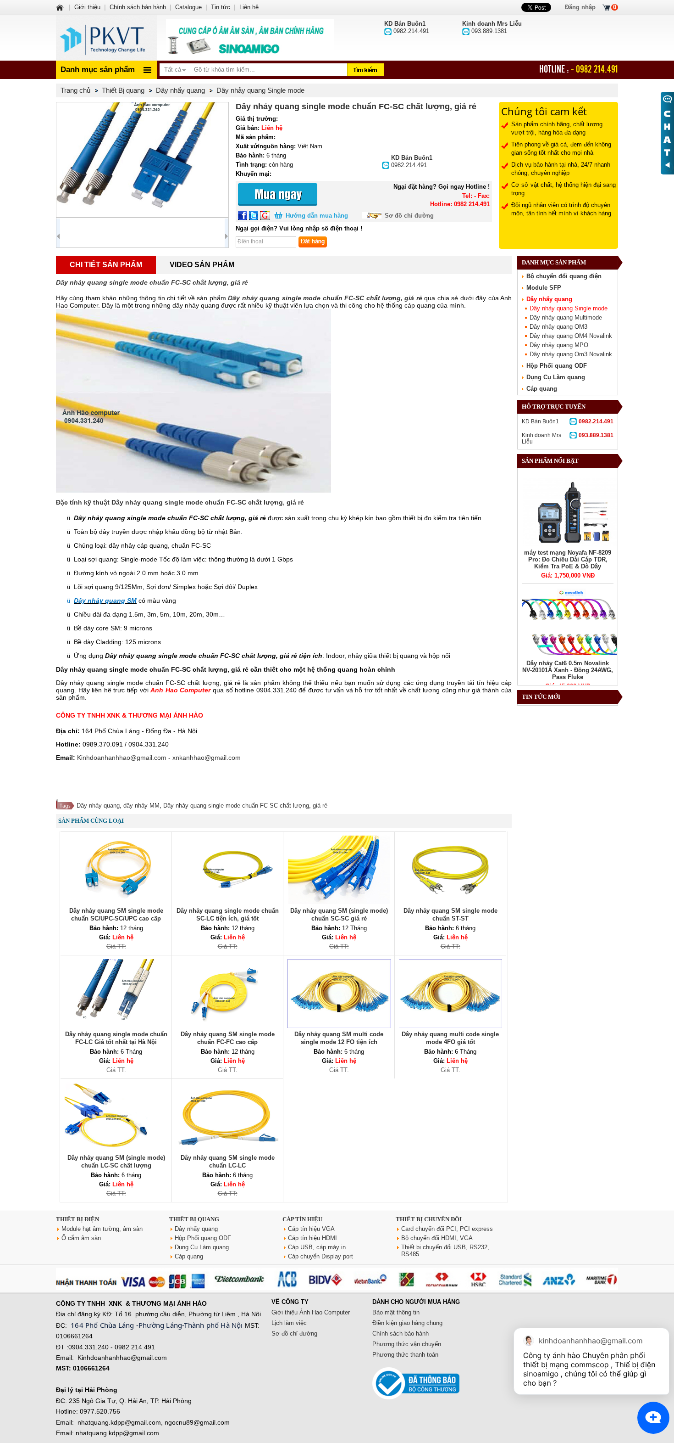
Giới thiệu (87, 7)
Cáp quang (541, 388)
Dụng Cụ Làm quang (555, 377)
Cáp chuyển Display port (320, 1256)
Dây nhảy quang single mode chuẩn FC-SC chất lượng (236, 805)
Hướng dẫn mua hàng (317, 215)
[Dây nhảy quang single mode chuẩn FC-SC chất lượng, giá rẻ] (142, 160)
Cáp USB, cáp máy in (317, 1247)
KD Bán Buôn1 (567, 421)
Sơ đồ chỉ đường (409, 215)
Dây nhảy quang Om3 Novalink (571, 354)
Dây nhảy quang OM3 (558, 326)
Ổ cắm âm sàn (81, 1238)
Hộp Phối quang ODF (556, 365)
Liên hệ (249, 7)
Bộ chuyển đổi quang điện (564, 276)
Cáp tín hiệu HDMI (312, 1238)
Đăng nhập (580, 7)
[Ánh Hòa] (60, 7)
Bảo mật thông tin (396, 1312)
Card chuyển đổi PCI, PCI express (447, 1228)
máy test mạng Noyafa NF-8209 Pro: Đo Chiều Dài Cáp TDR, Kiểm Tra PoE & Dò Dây (567, 559)
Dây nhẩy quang (549, 299)
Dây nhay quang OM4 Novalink (571, 335)
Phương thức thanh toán (405, 1354)
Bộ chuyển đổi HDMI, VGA (437, 1238)
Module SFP (543, 287)
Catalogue (188, 7)
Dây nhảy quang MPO (559, 345)
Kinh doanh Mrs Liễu (567, 438)
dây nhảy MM (141, 805)
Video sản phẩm (202, 265)
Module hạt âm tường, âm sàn (102, 1228)
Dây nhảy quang (98, 805)
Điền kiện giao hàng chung (407, 1322)
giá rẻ (320, 805)
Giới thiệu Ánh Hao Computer (310, 1312)
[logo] (106, 38)
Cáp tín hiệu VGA (311, 1228)
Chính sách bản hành (138, 7)
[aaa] (250, 37)
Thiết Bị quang (194, 1219)
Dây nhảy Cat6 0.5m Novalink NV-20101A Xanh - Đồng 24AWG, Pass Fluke (567, 670)
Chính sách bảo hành (400, 1333)
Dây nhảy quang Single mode (569, 308)
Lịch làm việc (289, 1322)
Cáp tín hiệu (302, 1219)
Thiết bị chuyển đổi (429, 1219)
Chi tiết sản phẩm (106, 265)
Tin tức (220, 7)
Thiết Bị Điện (77, 1219)
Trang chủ (75, 90)
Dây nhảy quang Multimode (566, 317)
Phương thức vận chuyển (406, 1344)
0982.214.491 (411, 161)
